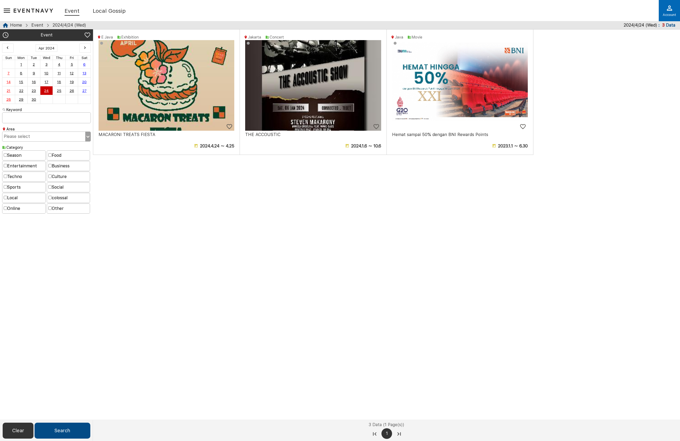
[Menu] (7, 11)
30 (34, 99)
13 (84, 73)
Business (61, 165)
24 (46, 90)
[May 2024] (85, 48)
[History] (5, 35)
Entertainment (22, 165)
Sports (14, 187)
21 (8, 90)
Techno (14, 176)
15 (21, 82)
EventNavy (33, 10)
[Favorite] (87, 35)
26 (72, 90)
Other (58, 208)
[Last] (399, 433)
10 (46, 73)
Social (57, 187)
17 (46, 82)
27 (84, 90)
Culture (59, 176)
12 (72, 73)
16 (34, 82)
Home (16, 25)
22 (21, 90)
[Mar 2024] (8, 48)
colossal (59, 197)
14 (9, 82)
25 (59, 90)
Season (14, 155)
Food (56, 155)
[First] (374, 433)
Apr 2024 (46, 48)
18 (59, 82)
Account (669, 15)
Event (72, 11)
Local (12, 197)
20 (84, 82)
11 (59, 73)
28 (8, 99)
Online (13, 208)
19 (72, 82)
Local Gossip (109, 11)
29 (21, 99)
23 (34, 90)
